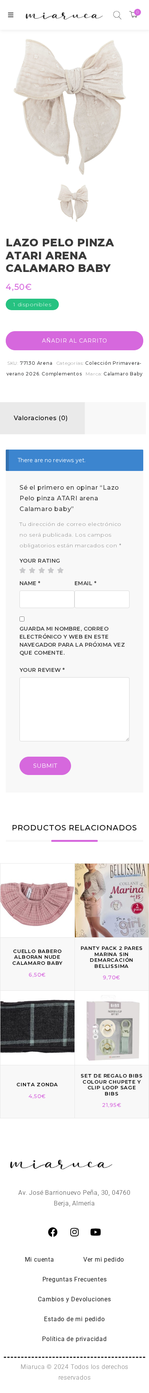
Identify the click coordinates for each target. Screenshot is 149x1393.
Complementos (62, 374)
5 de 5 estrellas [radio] (60, 570)
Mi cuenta (39, 1259)
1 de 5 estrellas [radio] (22, 570)
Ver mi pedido (103, 1259)
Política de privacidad (74, 1339)
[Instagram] (74, 1232)
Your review (42, 670)
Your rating (39, 560)
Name (29, 583)
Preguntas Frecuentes (74, 1279)
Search (117, 15)
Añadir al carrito (74, 340)
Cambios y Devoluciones (74, 1299)
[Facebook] (53, 1232)
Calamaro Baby (123, 374)
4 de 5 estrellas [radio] (51, 570)
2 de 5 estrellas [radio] (32, 570)
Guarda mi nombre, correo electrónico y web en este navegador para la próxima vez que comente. (72, 640)
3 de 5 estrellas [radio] (42, 570)
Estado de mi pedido (74, 1319)
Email (85, 583)
